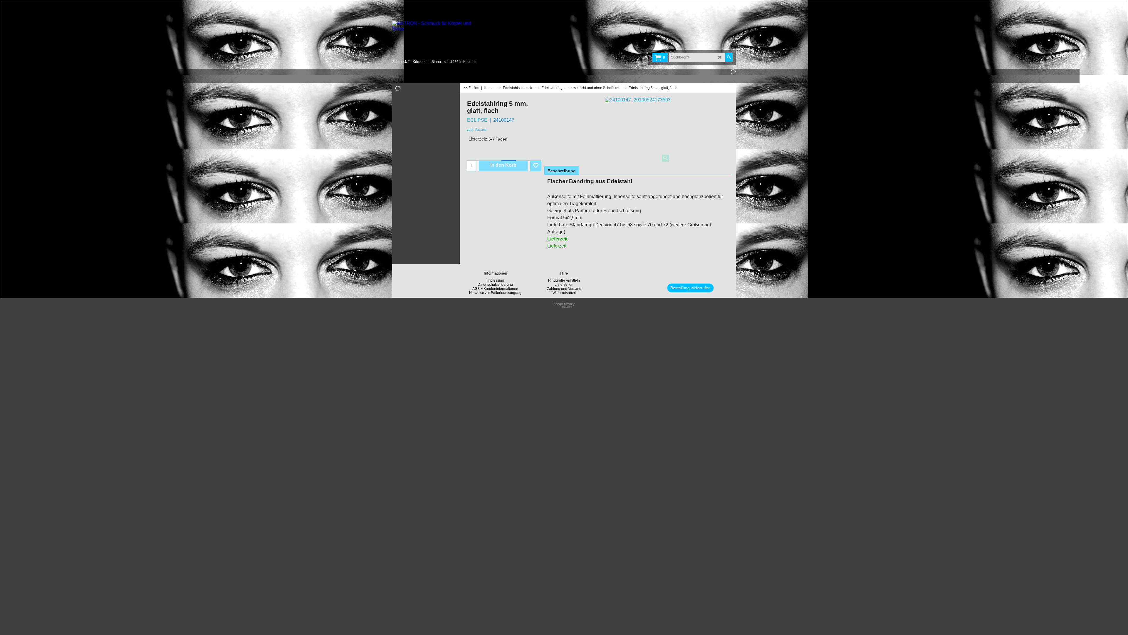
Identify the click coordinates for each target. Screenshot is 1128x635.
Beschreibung (562, 170)
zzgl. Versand (476, 129)
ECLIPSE (477, 120)
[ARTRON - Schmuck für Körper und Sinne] (436, 40)
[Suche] (729, 57)
